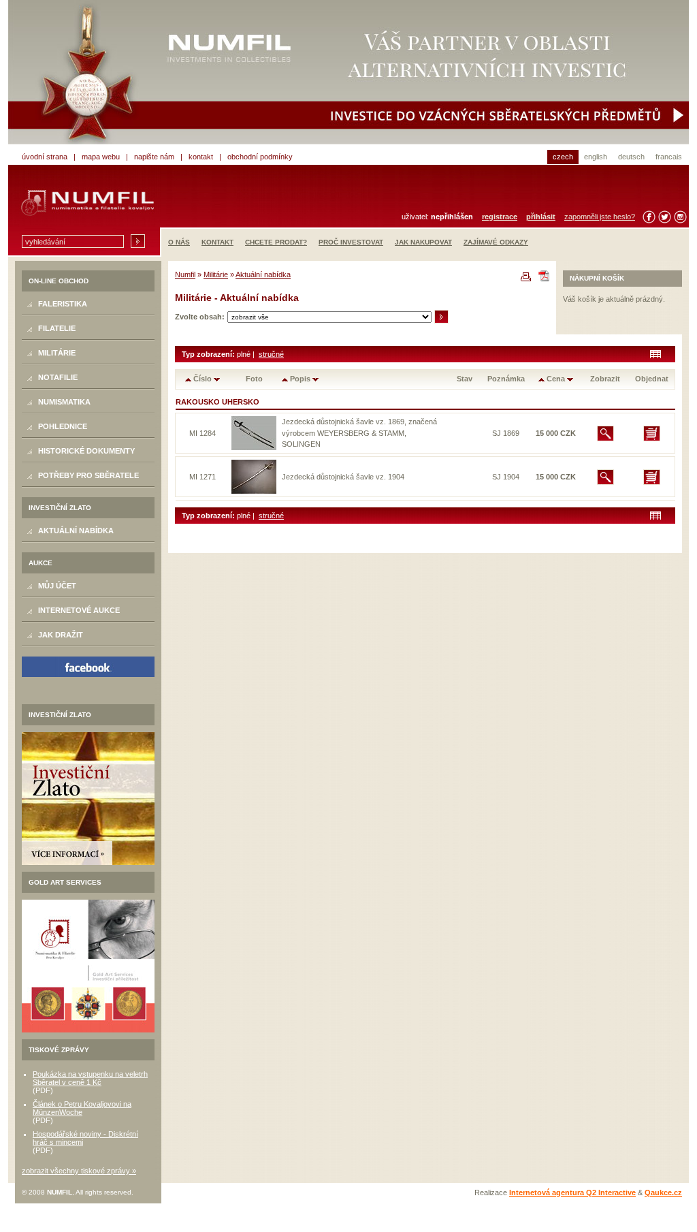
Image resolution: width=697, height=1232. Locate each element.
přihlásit (540, 216)
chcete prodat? (276, 242)
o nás (179, 242)
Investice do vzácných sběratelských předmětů (348, 72)
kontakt (201, 157)
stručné (271, 354)
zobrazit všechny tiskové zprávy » (79, 1171)
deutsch (631, 157)
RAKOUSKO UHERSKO (217, 402)
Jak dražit (60, 635)
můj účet (57, 586)
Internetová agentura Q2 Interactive (572, 1192)
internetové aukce (79, 610)
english (595, 157)
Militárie (216, 274)
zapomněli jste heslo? (599, 216)
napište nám (154, 157)
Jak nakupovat (423, 242)
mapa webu (101, 157)
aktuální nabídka (76, 530)
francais (668, 157)
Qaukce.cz (663, 1192)
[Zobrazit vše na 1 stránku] (656, 354)
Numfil (185, 274)
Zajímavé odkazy (496, 242)
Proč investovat (351, 242)
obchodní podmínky (260, 157)
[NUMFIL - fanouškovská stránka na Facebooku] (88, 667)
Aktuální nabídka (263, 274)
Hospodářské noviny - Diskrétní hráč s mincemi (85, 1138)
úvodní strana (44, 157)
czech (563, 157)
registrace (499, 216)
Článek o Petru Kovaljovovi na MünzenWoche (82, 1108)
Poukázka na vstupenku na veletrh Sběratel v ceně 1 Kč (90, 1078)
